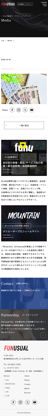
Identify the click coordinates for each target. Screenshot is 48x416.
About (26, 376)
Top (2, 40)
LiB (6, 392)
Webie (7, 388)
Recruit (27, 393)
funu (7, 380)
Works (27, 380)
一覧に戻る (24, 125)
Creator (27, 384)
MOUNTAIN (10, 384)
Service (7, 376)
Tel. (12, 364)
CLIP (7, 396)
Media (10, 40)
